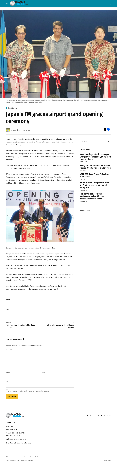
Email (43, 372)
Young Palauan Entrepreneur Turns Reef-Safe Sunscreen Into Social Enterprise (94, 185)
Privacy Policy (107, 460)
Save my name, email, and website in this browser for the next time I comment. (28, 391)
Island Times (16, 130)
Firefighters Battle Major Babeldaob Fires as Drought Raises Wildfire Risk (95, 166)
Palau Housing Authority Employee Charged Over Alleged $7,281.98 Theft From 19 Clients (95, 157)
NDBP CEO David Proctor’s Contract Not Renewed (94, 175)
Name (8, 372)
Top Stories (12, 108)
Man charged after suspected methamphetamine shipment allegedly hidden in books (92, 196)
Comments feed (28, 457)
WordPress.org (38, 457)
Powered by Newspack (27, 460)
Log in (12, 457)
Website (8, 382)
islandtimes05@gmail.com (18, 439)
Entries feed (19, 457)
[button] (72, 215)
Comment (9, 350)
